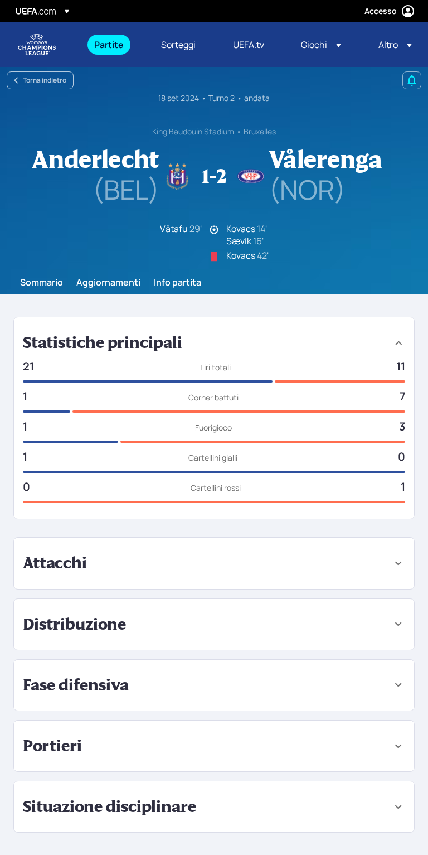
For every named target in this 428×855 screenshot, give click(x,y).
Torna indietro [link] (44, 80)
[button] (321, 44)
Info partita (177, 283)
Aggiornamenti (108, 283)
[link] (109, 44)
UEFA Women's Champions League (36, 44)
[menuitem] (113, 44)
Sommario (41, 283)
